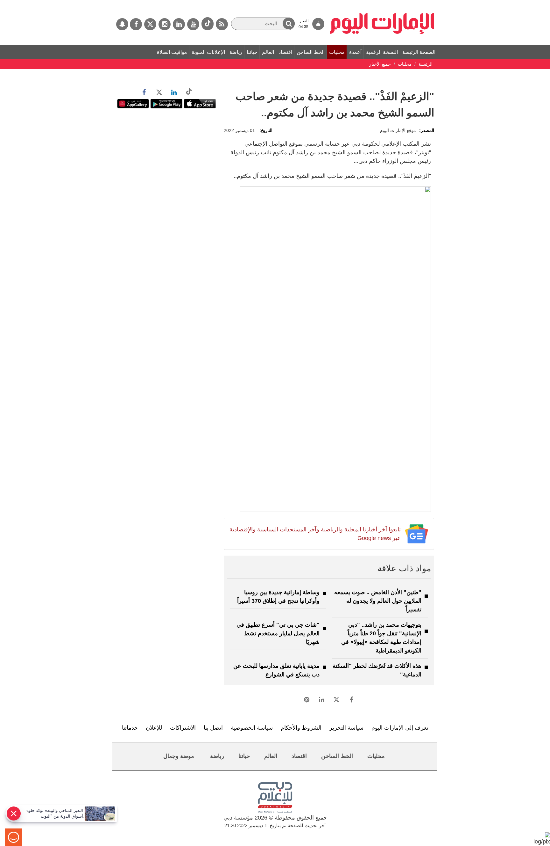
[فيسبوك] (136, 24)
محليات (337, 52)
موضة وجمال (178, 756)
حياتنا (252, 52)
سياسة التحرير (346, 728)
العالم (268, 52)
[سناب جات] (122, 24)
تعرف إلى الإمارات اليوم (399, 728)
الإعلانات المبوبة (208, 52)
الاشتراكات (183, 728)
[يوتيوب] (193, 24)
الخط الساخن (311, 52)
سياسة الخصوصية (252, 728)
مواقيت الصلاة (172, 52)
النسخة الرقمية (382, 52)
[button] (289, 23)
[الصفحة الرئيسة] (382, 3)
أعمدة (355, 52)
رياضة (235, 52)
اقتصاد (285, 52)
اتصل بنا (213, 728)
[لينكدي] (179, 24)
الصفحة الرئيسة (418, 52)
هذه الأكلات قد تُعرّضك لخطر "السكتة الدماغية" (377, 670)
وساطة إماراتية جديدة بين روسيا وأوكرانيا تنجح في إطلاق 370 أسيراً (278, 596)
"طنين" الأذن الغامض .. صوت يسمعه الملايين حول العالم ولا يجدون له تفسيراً (377, 601)
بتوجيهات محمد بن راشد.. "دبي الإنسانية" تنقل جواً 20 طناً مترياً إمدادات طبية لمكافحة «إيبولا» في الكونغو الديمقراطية (381, 638)
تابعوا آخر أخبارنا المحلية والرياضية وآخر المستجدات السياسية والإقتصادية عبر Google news (314, 533)
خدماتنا (130, 728)
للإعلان (154, 728)
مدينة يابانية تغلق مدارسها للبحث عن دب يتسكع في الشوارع (276, 670)
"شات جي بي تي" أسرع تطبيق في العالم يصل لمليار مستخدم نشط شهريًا (278, 633)
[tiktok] (207, 23)
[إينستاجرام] (165, 24)
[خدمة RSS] (222, 24)
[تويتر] (150, 24)
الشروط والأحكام (301, 728)
